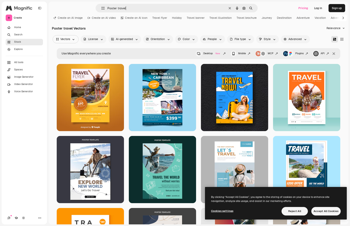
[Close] (333, 53)
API (322, 53)
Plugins (299, 53)
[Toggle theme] (23, 218)
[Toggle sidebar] (39, 8)
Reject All (294, 211)
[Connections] (9, 218)
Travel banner (196, 18)
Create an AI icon (136, 18)
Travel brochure (247, 18)
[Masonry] (334, 39)
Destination (284, 18)
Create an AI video (104, 18)
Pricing (303, 8)
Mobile (242, 53)
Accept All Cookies (326, 211)
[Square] (342, 39)
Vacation (320, 18)
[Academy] (16, 218)
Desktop (211, 53)
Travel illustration (220, 18)
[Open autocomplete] (101, 8)
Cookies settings (222, 211)
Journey (266, 18)
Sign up (337, 8)
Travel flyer (159, 18)
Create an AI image (70, 18)
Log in (318, 8)
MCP (270, 53)
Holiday (177, 18)
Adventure (303, 18)
